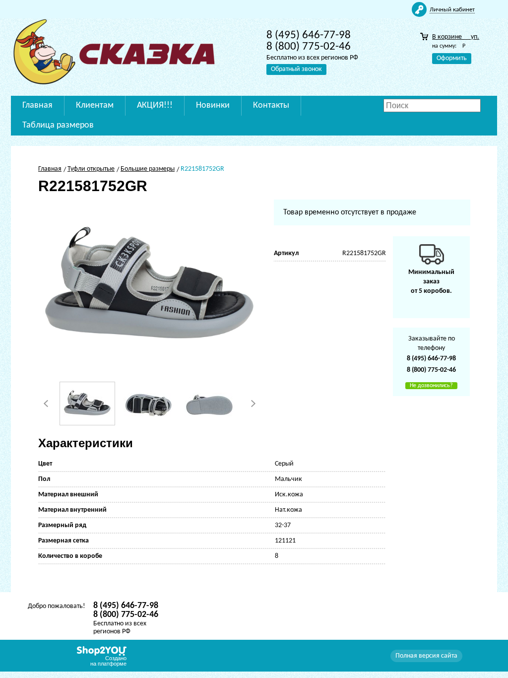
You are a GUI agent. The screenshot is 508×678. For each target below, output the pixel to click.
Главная (37, 105)
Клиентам (95, 105)
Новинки (213, 105)
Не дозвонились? (431, 386)
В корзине (455, 37)
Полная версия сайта (426, 656)
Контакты (271, 105)
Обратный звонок (296, 69)
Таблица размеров (58, 125)
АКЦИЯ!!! (155, 105)
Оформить (452, 58)
